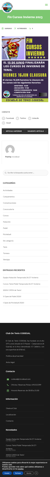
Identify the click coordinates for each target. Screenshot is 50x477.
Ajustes (29, 473)
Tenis (5, 247)
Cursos (6, 215)
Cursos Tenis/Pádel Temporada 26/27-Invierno (21, 284)
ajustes (20, 469)
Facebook (10, 118)
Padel (5, 228)
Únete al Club (11, 408)
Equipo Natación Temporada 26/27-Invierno (20, 277)
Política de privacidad (15, 356)
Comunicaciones (9, 203)
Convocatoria (8, 209)
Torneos (6, 253)
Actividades (22, 28)
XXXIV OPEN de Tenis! (12, 290)
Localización (11, 414)
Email (8, 123)
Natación (6, 222)
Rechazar (18, 473)
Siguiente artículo (36, 131)
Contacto (9, 421)
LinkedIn (35, 118)
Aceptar (7, 473)
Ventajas (6, 259)
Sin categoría (8, 241)
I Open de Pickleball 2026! (13, 303)
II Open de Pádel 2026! (12, 296)
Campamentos (9, 196)
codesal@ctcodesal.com (20, 379)
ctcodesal (15, 157)
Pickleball (7, 234)
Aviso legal (10, 362)
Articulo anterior (14, 131)
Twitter (23, 118)
